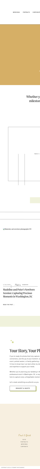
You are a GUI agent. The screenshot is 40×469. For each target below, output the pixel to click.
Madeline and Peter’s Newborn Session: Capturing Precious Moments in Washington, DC (19, 293)
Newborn (25, 284)
